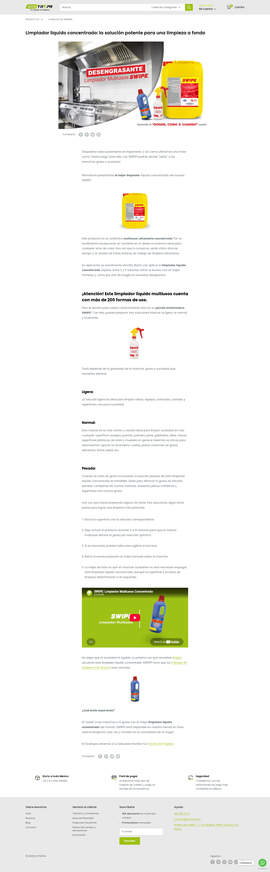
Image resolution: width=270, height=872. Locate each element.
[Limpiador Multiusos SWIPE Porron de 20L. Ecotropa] (135, 210)
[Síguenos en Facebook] (212, 862)
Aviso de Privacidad (82, 818)
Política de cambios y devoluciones (84, 829)
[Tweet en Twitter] (92, 134)
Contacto (31, 827)
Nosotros (30, 818)
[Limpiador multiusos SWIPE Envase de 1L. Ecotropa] (135, 689)
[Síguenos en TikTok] (236, 862)
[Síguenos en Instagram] (224, 862)
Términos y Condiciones (85, 813)
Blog (28, 822)
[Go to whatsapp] (262, 863)
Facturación (79, 835)
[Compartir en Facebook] (81, 134)
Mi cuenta (206, 9)
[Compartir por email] (98, 134)
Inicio (28, 813)
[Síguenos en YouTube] (230, 862)
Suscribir (129, 841)
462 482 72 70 (182, 813)
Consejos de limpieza (60, 19)
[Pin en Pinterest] (87, 134)
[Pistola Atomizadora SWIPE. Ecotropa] (135, 343)
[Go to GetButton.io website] (263, 869)
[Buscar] (189, 7)
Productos (32, 19)
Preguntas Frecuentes (84, 822)
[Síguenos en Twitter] (218, 862)
